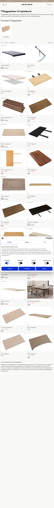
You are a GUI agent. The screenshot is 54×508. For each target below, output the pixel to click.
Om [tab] (44, 242)
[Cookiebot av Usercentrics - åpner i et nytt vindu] (46, 238)
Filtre (50, 42)
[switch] (20, 263)
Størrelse (12, 42)
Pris (2, 42)
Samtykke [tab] (9, 242)
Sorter (6, 42)
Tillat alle (44, 268)
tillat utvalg (27, 268)
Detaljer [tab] (27, 242)
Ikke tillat (10, 268)
